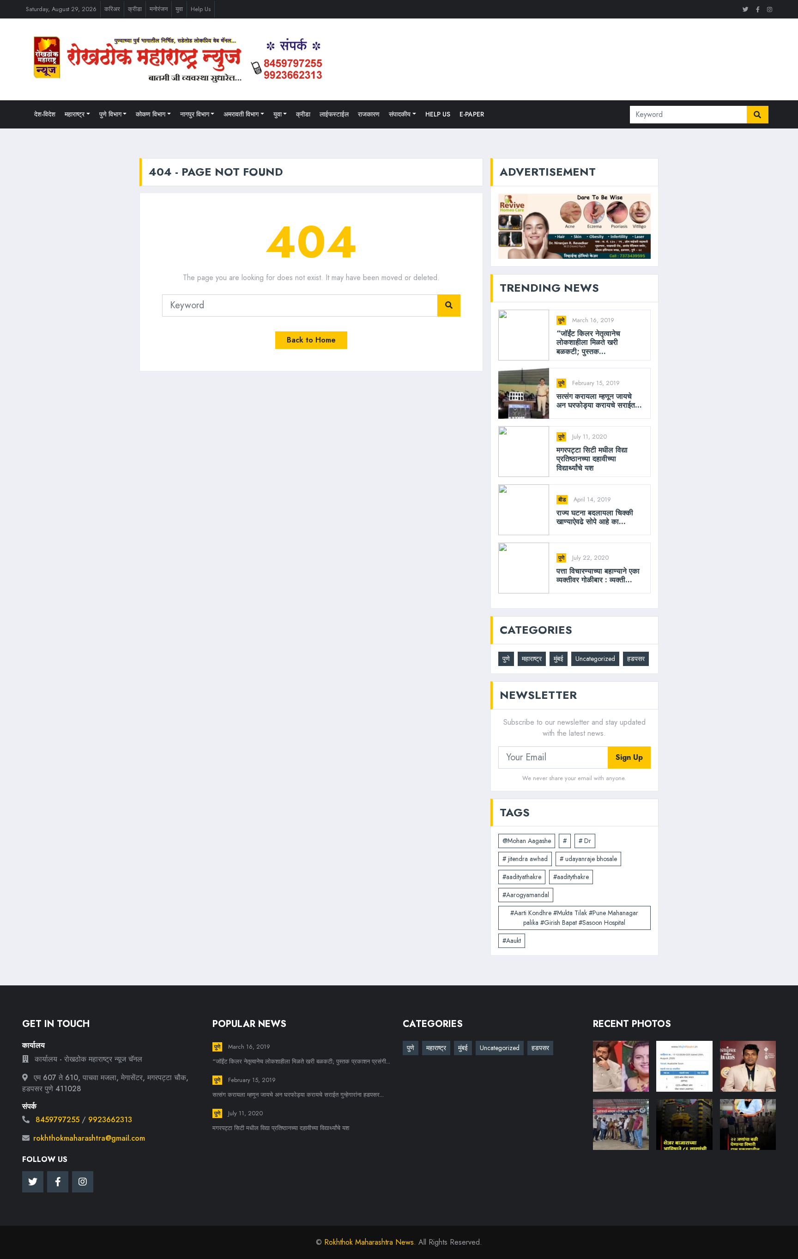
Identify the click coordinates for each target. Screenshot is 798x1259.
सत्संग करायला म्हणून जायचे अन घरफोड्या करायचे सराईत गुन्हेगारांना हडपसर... (298, 1094)
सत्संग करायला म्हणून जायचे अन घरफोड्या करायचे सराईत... (599, 400)
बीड (562, 499)
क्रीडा (135, 9)
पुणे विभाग (110, 114)
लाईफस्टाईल (334, 114)
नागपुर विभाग (194, 114)
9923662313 (110, 1119)
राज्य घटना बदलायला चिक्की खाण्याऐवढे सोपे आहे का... (594, 517)
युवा (179, 9)
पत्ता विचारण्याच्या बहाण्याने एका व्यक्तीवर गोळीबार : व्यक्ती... (598, 575)
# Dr (585, 840)
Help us (437, 114)
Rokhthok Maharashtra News (369, 1242)
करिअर (112, 9)
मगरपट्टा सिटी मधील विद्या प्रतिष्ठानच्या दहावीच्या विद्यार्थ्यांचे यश (592, 459)
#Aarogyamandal (525, 894)
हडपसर (636, 658)
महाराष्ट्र (75, 114)
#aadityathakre (521, 876)
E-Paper (471, 114)
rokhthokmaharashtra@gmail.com (89, 1138)
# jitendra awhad (525, 858)
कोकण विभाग (150, 114)
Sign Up (629, 757)
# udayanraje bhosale (588, 858)
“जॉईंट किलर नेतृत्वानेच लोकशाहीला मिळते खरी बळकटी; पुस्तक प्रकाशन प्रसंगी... (301, 1061)
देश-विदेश (44, 114)
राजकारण (369, 114)
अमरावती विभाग (241, 114)
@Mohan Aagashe (526, 840)
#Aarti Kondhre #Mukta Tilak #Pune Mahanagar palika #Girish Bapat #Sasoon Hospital (574, 917)
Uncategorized (595, 658)
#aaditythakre (571, 876)
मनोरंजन (159, 9)
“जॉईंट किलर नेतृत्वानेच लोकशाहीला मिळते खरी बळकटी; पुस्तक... (588, 342)
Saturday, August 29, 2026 (61, 9)
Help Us (201, 9)
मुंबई (558, 658)
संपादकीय (400, 114)
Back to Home (311, 340)
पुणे (561, 320)
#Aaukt (511, 940)
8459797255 (57, 1119)
